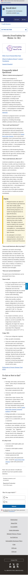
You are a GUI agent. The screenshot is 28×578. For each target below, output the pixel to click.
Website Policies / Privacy (14, 534)
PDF (4, 369)
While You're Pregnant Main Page (11, 55)
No (6, 502)
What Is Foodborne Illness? (9, 59)
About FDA (14, 523)
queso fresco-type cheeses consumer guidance (15, 409)
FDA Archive (14, 519)
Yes (7, 497)
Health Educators (6, 24)
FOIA (14, 544)
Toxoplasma (5, 61)
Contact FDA (14, 560)
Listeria (20, 59)
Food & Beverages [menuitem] (7, 485)
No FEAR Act (14, 537)
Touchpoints (11, 511)
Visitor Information (14, 530)
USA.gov (13, 551)
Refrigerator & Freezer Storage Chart (12, 367)
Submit (14, 506)
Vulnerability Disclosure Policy (14, 541)
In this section (7, 29)
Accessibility (14, 526)
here (18, 13)
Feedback (26, 286)
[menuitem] (14, 479)
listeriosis (5, 112)
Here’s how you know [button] (5, 2)
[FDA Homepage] (2, 19)
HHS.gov (14, 548)
